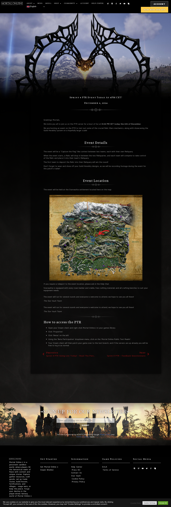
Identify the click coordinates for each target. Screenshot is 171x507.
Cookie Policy (136, 503)
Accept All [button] (163, 503)
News (40, 3)
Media (48, 3)
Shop (56, 3)
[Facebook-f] (116, 3)
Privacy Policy (105, 434)
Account (84, 3)
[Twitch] (108, 3)
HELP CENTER (98, 3)
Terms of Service (83, 436)
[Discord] (112, 3)
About (29, 3)
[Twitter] (120, 3)
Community (69, 3)
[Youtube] (124, 3)
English (33, 6)
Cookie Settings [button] (149, 503)
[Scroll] (128, 3)
